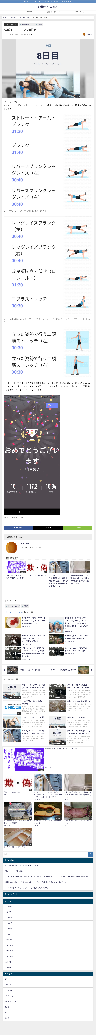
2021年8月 (9, 917)
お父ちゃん (9, 990)
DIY (6, 979)
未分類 (7, 1007)
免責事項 (29, 12)
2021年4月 (9, 929)
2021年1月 (9, 940)
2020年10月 (9, 956)
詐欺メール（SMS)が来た (14, 871)
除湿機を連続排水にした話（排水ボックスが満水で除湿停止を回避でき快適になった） (36, 882)
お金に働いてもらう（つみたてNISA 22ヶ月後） (23, 865)
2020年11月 (9, 951)
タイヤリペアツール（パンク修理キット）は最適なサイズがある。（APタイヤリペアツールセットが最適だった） (47, 876)
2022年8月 (9, 912)
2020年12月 (9, 945)
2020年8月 (9, 967)
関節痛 (40, 24)
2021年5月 (9, 923)
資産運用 (8, 1018)
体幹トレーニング (11, 24)
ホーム (9, 12)
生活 (6, 1012)
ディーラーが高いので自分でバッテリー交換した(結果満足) (26, 888)
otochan (89, 34)
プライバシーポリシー (81, 12)
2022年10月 (9, 906)
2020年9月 (9, 962)
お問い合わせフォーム (53, 12)
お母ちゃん (9, 984)
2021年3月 (9, 934)
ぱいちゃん (9, 996)
